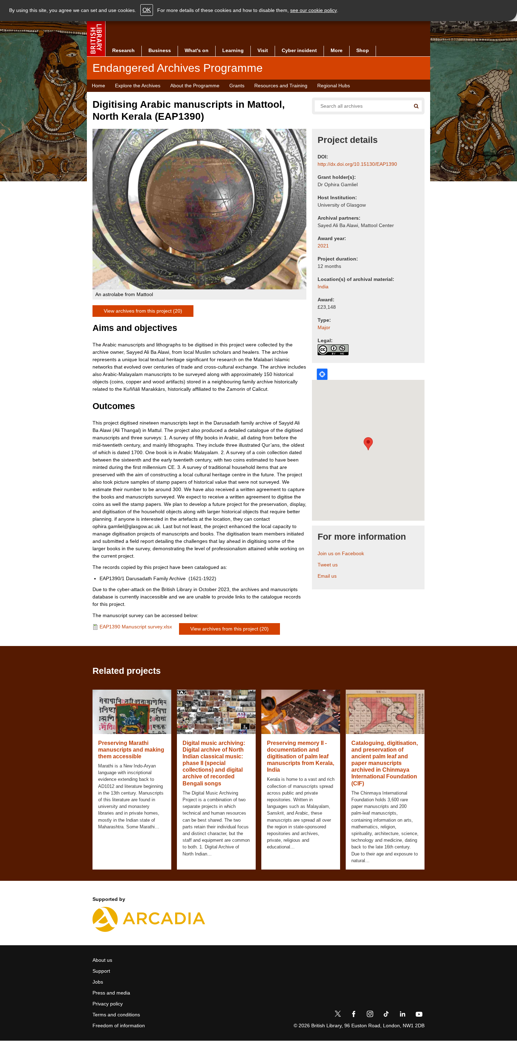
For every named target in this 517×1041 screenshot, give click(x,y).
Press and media (111, 993)
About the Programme (194, 85)
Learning (233, 50)
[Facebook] (354, 1015)
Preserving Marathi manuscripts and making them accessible (131, 749)
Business (159, 50)
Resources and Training (280, 85)
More (337, 50)
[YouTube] (419, 1015)
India (323, 286)
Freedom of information (118, 1025)
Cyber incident (299, 50)
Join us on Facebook (341, 553)
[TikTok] (386, 1015)
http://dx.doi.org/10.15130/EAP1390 (357, 164)
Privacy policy (107, 1003)
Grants (236, 85)
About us (102, 960)
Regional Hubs (333, 85)
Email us (327, 576)
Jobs (97, 982)
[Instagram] (370, 1015)
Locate (322, 374)
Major (324, 327)
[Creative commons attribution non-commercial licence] (333, 349)
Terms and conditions (116, 1014)
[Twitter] (337, 1015)
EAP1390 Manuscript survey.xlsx (136, 626)
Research (123, 50)
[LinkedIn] (402, 1015)
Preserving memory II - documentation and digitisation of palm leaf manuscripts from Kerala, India (300, 756)
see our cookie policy (313, 10)
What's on (197, 50)
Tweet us (328, 564)
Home (98, 85)
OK (146, 10)
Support (101, 971)
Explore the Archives (137, 85)
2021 (323, 246)
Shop (362, 50)
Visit (262, 50)
